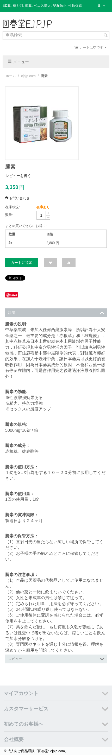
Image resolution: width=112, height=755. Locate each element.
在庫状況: (12, 207)
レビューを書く (18, 176)
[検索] (105, 36)
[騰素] (41, 123)
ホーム (11, 76)
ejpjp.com (28, 76)
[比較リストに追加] (69, 262)
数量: (9, 215)
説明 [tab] (11, 313)
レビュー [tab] (15, 659)
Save (13, 295)
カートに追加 (22, 263)
